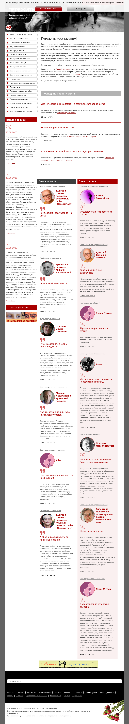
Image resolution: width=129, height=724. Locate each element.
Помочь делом (91, 692)
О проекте (78, 692)
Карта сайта (77, 696)
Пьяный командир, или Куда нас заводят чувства (55, 413)
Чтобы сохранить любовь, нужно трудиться (53, 345)
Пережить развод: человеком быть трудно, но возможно (95, 461)
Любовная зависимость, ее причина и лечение (54, 538)
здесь (77, 74)
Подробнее (10, 163)
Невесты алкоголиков (91, 531)
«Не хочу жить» (15, 79)
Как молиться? (45, 692)
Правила (57, 692)
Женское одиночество (18, 95)
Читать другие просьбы (22, 307)
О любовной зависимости (53, 283)
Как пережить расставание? (52, 186)
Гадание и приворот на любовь (94, 186)
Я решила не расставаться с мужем (81, 136)
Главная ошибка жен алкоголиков (91, 271)
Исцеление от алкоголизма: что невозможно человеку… (96, 380)
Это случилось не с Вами (19, 107)
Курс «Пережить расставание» (21, 111)
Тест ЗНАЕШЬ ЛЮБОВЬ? (19, 39)
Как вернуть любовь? (90, 303)
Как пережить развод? (90, 434)
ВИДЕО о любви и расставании (21, 35)
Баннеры (67, 692)
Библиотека (31, 692)
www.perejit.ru (65, 716)
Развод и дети (15, 87)
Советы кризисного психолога (53, 387)
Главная (10, 692)
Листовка (19, 696)
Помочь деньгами (107, 692)
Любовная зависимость (50, 258)
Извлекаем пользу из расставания (22, 83)
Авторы (10, 696)
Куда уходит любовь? (50, 319)
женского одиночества (66, 113)
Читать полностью (47, 251)
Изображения (55, 696)
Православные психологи (36, 696)
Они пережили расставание (52, 450)
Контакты (20, 692)
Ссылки (67, 696)
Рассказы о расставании (19, 99)
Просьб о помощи (63, 69)
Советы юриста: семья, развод (21, 103)
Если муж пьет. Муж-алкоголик (93, 245)
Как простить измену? (18, 63)
